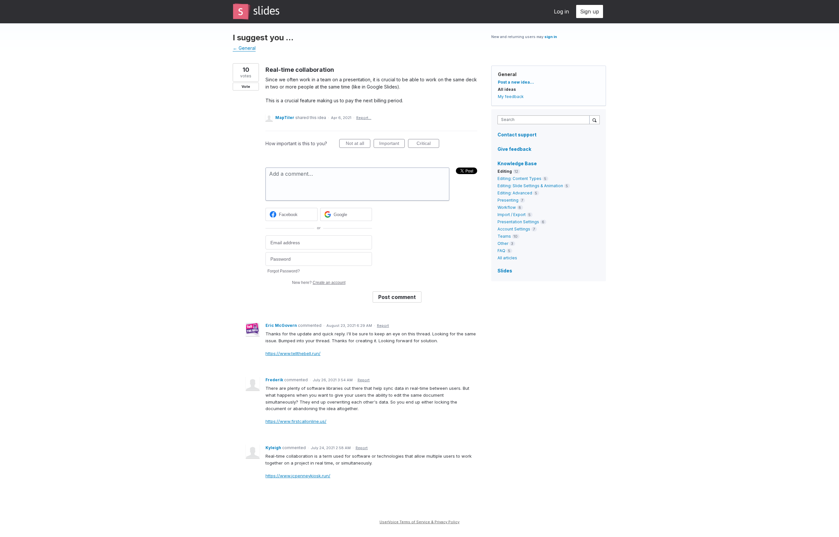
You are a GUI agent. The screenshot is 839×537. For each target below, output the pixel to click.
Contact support (517, 134)
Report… (363, 117)
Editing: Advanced (515, 192)
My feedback (511, 96)
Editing (505, 171)
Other (503, 243)
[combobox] (545, 119)
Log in (561, 11)
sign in (550, 36)
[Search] (594, 119)
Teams (504, 236)
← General (244, 48)
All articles (507, 257)
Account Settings (514, 229)
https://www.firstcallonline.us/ (295, 421)
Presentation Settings (518, 221)
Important (392, 144)
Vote (246, 86)
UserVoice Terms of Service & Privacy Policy (419, 522)
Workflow (507, 207)
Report (383, 325)
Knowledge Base (517, 163)
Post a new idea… (516, 82)
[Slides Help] (256, 11)
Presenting (508, 200)
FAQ (501, 250)
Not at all (358, 144)
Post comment (397, 297)
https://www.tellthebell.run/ (293, 353)
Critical (428, 144)
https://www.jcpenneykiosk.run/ (297, 475)
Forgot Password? (283, 271)
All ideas (507, 89)
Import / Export (512, 214)
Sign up (589, 11)
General (507, 74)
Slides (505, 270)
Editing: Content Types (519, 178)
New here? (318, 282)
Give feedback (514, 149)
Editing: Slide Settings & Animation (530, 185)
